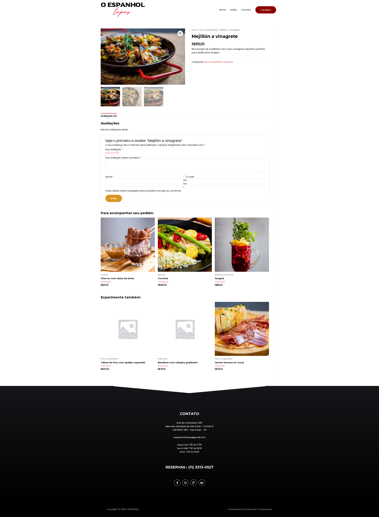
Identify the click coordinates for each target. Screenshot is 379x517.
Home (222, 9)
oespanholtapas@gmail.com (189, 437)
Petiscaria (228, 62)
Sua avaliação (114, 149)
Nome (109, 176)
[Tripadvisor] (201, 482)
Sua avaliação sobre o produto (123, 157)
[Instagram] (185, 482)
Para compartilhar (208, 30)
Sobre (233, 9)
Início (194, 30)
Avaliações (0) (109, 115)
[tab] (109, 116)
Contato (246, 9)
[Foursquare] (193, 482)
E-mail (191, 176)
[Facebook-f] (177, 482)
